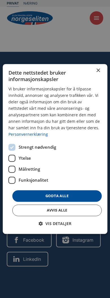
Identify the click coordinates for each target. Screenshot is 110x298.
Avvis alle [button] (57, 210)
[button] (55, 224)
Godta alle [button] (57, 195)
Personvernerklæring (28, 134)
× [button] (98, 70)
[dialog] (55, 149)
